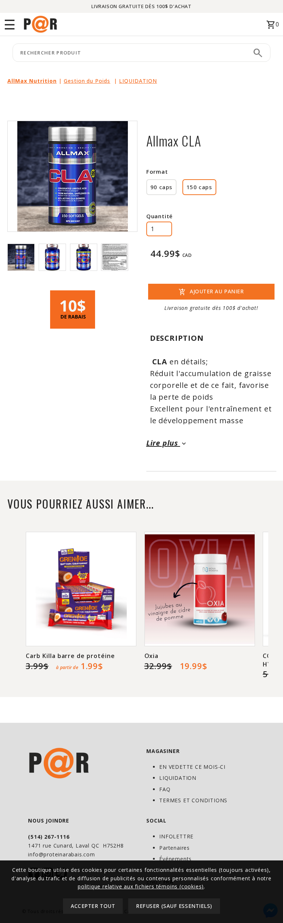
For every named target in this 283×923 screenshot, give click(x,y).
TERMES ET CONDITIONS (193, 800)
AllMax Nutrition (32, 80)
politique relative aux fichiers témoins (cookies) (141, 886)
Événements (175, 858)
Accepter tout (93, 905)
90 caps (161, 187)
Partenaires (174, 847)
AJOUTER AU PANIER (211, 292)
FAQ (164, 789)
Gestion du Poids (87, 80)
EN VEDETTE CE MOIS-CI (192, 766)
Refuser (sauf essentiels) (174, 905)
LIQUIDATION (138, 80)
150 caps (199, 187)
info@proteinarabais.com (61, 854)
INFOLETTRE (176, 836)
